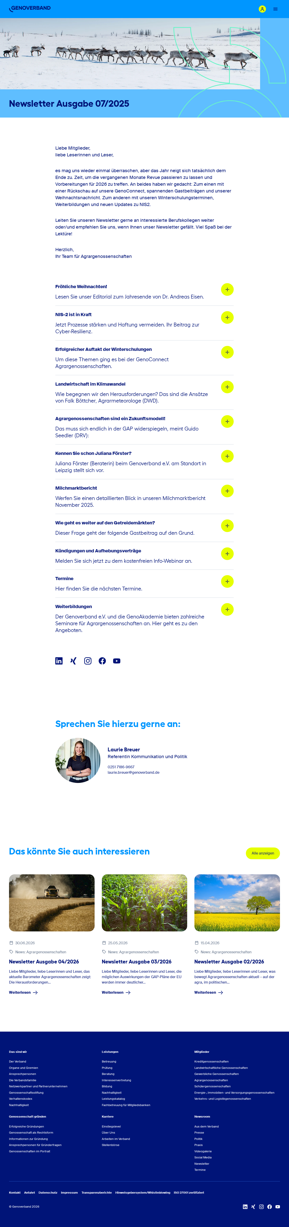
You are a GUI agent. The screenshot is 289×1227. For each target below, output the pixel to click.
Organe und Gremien (23, 1068)
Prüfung (107, 1068)
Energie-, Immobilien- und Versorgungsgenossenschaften (234, 1093)
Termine (200, 1170)
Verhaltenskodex (20, 1099)
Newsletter (201, 1164)
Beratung (108, 1074)
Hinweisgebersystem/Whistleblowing (142, 1193)
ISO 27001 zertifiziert (189, 1193)
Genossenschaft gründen (27, 1116)
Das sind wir (18, 1052)
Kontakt (15, 1193)
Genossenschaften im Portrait (29, 1151)
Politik (198, 1139)
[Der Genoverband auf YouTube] (116, 660)
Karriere (108, 1116)
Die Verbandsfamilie (22, 1080)
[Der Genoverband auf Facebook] (102, 660)
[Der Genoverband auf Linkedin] (59, 660)
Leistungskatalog (113, 1099)
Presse (199, 1132)
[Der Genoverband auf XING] (73, 660)
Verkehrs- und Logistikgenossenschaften (222, 1099)
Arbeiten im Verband (116, 1139)
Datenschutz (48, 1193)
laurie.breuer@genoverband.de (133, 772)
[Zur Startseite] (30, 9)
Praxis (198, 1145)
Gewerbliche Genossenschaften (216, 1074)
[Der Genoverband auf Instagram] (87, 660)
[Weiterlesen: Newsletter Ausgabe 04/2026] (52, 902)
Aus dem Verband (206, 1126)
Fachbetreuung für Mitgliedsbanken (126, 1105)
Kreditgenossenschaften (211, 1061)
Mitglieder (201, 1052)
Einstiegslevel (111, 1126)
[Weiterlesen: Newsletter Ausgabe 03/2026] (144, 902)
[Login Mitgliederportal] (262, 9)
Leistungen (110, 1052)
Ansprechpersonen (22, 1074)
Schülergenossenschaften (212, 1086)
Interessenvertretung (116, 1080)
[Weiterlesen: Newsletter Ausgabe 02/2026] (237, 902)
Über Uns (108, 1132)
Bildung (107, 1086)
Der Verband (17, 1061)
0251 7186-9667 (121, 767)
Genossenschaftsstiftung (26, 1093)
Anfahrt (29, 1193)
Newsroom (202, 1116)
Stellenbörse (110, 1145)
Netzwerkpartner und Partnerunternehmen (38, 1086)
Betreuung (109, 1061)
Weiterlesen (20, 992)
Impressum (69, 1193)
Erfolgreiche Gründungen (26, 1126)
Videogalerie (203, 1151)
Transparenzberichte (97, 1193)
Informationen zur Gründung (28, 1139)
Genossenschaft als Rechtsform (31, 1132)
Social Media (203, 1157)
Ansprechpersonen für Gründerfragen (35, 1145)
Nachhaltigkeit (19, 1105)
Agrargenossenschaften (211, 1080)
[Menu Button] (275, 9)
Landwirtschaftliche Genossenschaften (221, 1068)
